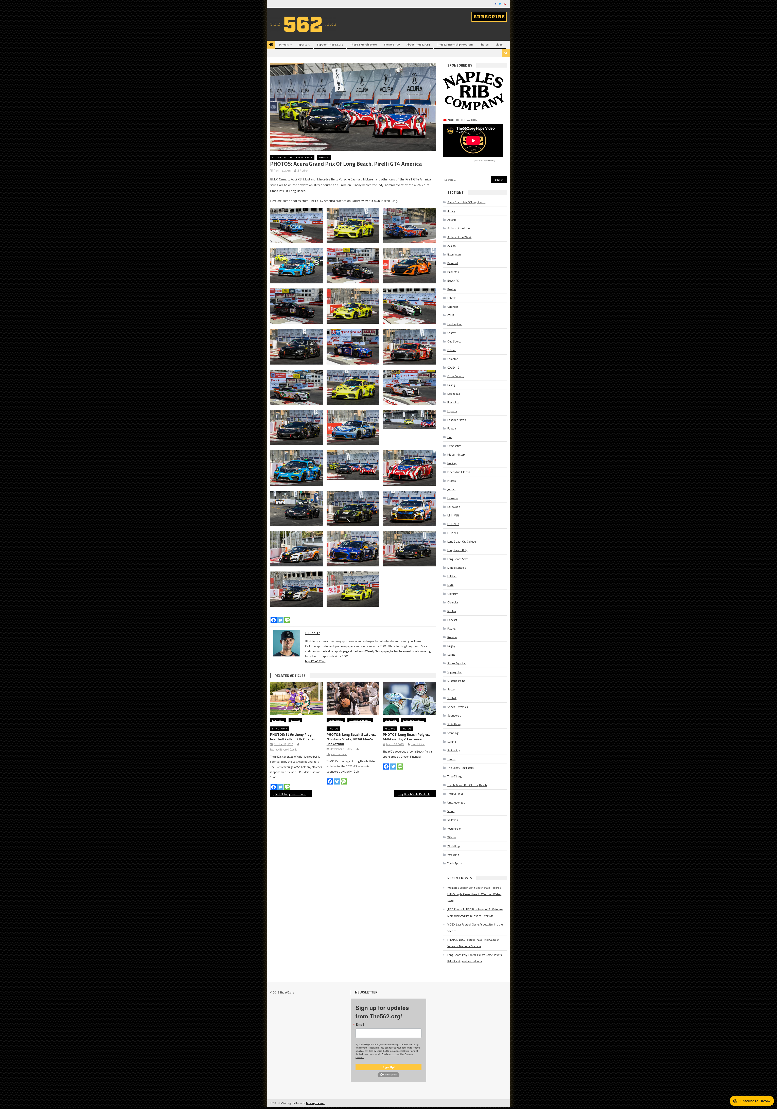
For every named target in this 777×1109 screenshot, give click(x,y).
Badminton (454, 254)
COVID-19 (453, 367)
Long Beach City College (461, 541)
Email (360, 1024)
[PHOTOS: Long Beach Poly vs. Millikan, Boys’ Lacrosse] (409, 698)
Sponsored (454, 715)
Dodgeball (453, 393)
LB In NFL (452, 533)
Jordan (451, 489)
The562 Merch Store (363, 44)
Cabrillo (451, 298)
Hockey (451, 463)
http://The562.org (315, 661)
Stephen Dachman (337, 754)
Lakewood (453, 507)
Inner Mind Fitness (458, 472)
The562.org (454, 776)
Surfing (451, 741)
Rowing (452, 637)
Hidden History (456, 454)
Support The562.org (330, 44)
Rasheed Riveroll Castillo (283, 749)
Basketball (336, 720)
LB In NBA (453, 524)
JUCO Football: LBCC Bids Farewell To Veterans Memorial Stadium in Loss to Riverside (475, 912)
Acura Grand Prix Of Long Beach (292, 157)
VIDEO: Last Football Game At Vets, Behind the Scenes (475, 927)
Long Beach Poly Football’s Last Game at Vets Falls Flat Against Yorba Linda (474, 958)
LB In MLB (453, 515)
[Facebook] (274, 620)
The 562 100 (392, 44)
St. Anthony (279, 728)
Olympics (453, 602)
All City (451, 211)
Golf (449, 437)
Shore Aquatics (456, 663)
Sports (302, 44)
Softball (451, 698)
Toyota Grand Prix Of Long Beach (467, 785)
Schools (284, 44)
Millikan (390, 728)
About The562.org (418, 44)
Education (453, 402)
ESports (452, 411)
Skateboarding (456, 681)
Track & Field (455, 794)
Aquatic (451, 219)
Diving (451, 385)
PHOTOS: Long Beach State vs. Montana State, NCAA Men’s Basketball (351, 739)
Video (499, 44)
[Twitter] (280, 620)
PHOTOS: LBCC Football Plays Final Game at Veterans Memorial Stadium (473, 942)
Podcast (452, 620)
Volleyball (453, 820)
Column (451, 350)
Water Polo (454, 828)
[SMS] (287, 620)
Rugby (451, 646)
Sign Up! (389, 1067)
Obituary (452, 594)
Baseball (452, 263)
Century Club (454, 324)
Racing (451, 628)
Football (278, 720)
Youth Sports (455, 863)
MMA (450, 585)
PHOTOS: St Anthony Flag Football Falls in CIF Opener (292, 737)
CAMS (450, 315)
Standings (453, 733)
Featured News (456, 420)
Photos (484, 44)
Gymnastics (454, 446)
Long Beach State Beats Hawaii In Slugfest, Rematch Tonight (417, 794)
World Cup (453, 846)
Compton (452, 359)
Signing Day (454, 672)
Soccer (451, 689)
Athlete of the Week (459, 237)
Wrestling (453, 854)
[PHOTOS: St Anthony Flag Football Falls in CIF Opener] (296, 698)
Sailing (451, 654)
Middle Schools (456, 567)
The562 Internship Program (455, 44)
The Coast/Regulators (460, 767)
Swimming (453, 750)
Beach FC (453, 280)
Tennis (451, 759)
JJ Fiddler (302, 170)
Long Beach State (360, 720)
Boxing (451, 289)
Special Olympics (457, 707)
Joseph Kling (418, 744)
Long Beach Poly (413, 720)
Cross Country (455, 376)
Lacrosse (391, 720)
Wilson (451, 837)
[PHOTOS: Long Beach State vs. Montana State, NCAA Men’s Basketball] (353, 698)
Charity (451, 333)
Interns (451, 480)
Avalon (451, 246)
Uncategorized (456, 802)
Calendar (452, 306)
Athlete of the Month (459, 228)
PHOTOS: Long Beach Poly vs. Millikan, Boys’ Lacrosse (406, 737)
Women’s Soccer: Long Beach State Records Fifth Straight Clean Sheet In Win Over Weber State (474, 894)
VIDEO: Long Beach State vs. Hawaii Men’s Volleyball (293, 794)
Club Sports (454, 341)
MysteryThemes (315, 1103)
